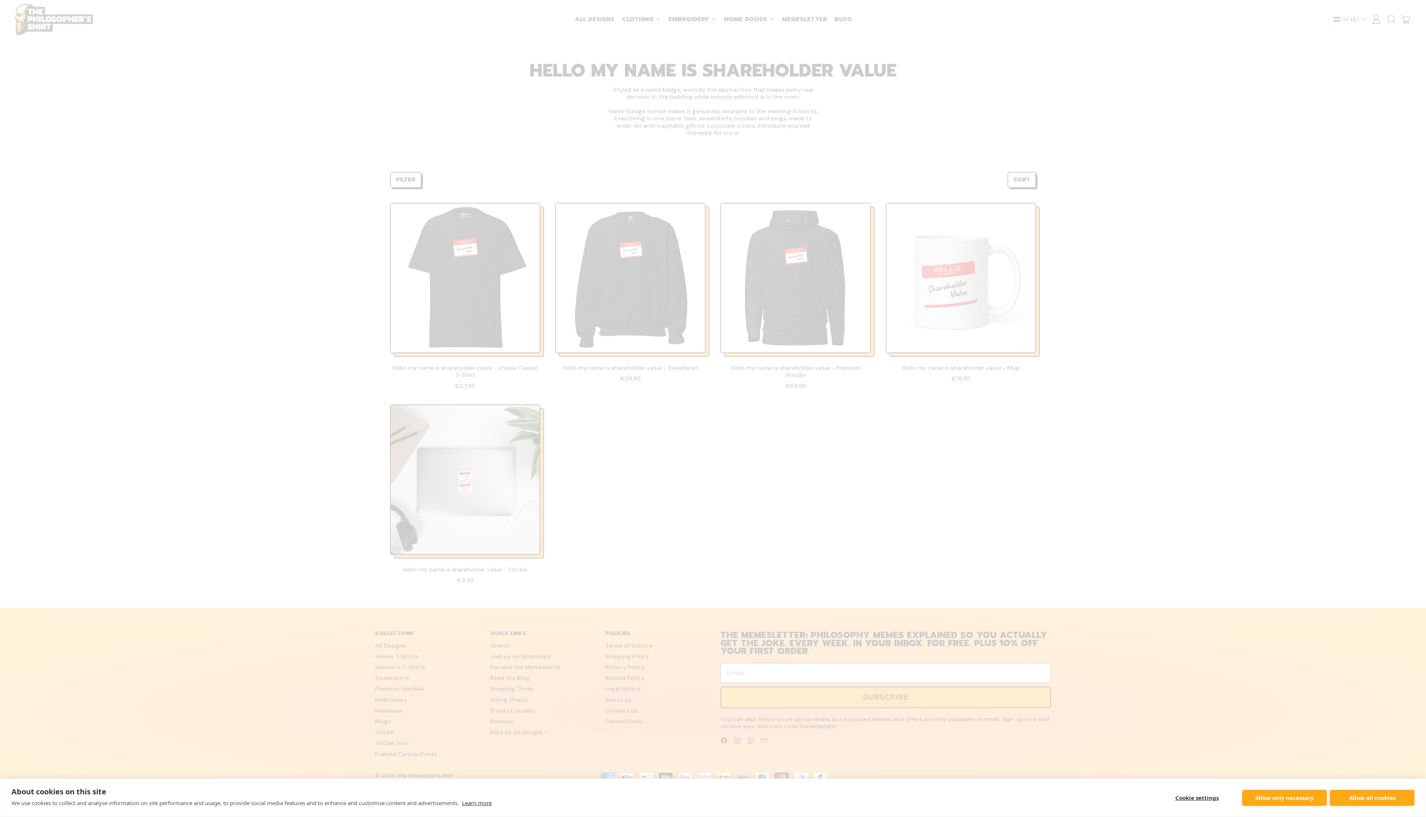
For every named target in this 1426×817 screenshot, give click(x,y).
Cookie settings (1197, 797)
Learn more (477, 803)
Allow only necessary (1284, 797)
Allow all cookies (1372, 797)
